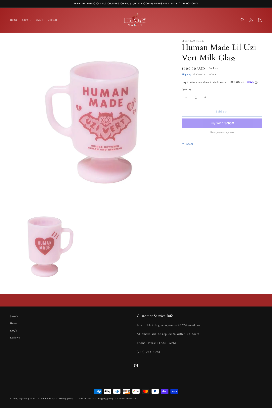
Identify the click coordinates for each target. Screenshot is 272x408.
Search (14, 316)
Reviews (15, 337)
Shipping (186, 75)
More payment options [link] (222, 132)
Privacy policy (66, 399)
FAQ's (13, 330)
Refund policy (48, 399)
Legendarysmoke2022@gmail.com (178, 325)
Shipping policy (105, 399)
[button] (26, 20)
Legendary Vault (27, 399)
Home (13, 323)
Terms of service (85, 399)
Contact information (127, 399)
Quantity (186, 90)
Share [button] (189, 143)
